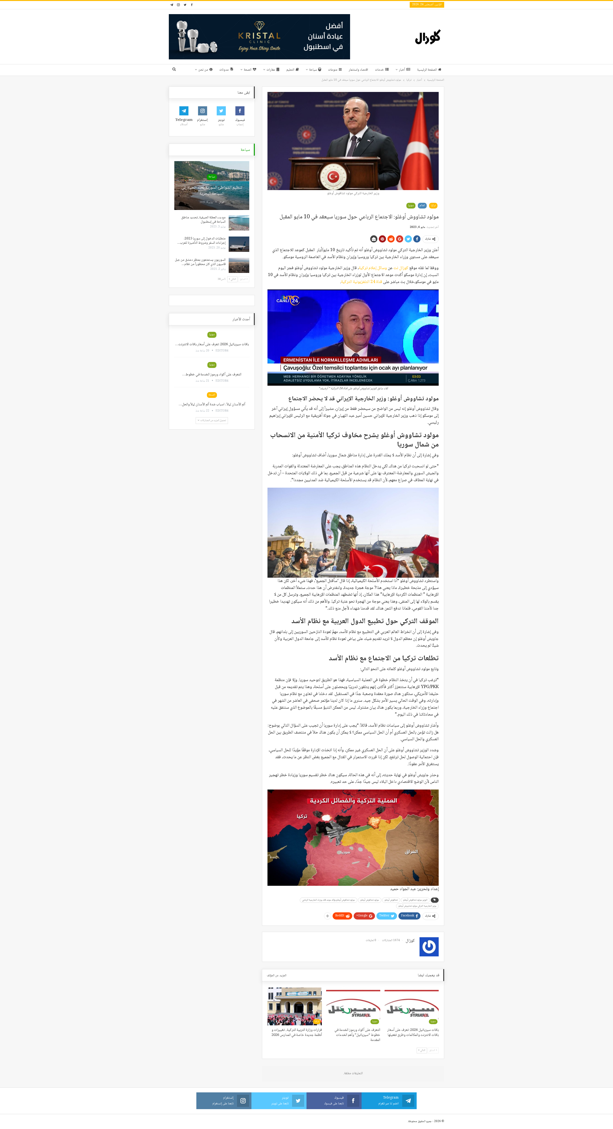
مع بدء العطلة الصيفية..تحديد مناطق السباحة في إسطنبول (203, 220)
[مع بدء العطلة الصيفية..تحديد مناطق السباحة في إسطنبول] (239, 223)
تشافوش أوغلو (391, 900)
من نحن (203, 70)
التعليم (290, 70)
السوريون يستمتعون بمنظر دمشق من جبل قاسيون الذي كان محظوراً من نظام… (200, 262)
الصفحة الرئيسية (427, 70)
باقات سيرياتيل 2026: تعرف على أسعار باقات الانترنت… (212, 344)
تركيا (433, 205)
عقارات (271, 70)
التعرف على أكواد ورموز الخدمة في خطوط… (211, 375)
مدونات (224, 70)
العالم (422, 205)
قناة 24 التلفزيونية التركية (361, 282)
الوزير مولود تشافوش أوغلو (415, 900)
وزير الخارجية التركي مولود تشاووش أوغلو (417, 906)
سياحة (313, 70)
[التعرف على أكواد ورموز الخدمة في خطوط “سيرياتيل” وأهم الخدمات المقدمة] (353, 1006)
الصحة (247, 70)
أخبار (402, 70)
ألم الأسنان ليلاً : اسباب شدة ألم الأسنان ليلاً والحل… (212, 404)
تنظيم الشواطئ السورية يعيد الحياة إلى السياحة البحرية (212, 190)
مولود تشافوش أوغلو (369, 900)
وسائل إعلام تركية (373, 268)
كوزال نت (400, 268)
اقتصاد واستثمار (358, 70)
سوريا (411, 205)
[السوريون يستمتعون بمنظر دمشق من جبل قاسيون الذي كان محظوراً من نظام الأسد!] (239, 265)
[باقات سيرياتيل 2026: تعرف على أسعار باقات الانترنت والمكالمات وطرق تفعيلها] (412, 1006)
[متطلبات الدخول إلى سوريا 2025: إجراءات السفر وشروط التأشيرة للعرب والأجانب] (239, 244)
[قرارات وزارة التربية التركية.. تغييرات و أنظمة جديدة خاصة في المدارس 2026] (294, 1006)
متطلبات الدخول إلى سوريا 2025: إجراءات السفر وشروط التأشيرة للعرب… (201, 241)
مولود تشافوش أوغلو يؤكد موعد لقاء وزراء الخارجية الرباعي (328, 900)
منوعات (332, 70)
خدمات (379, 70)
